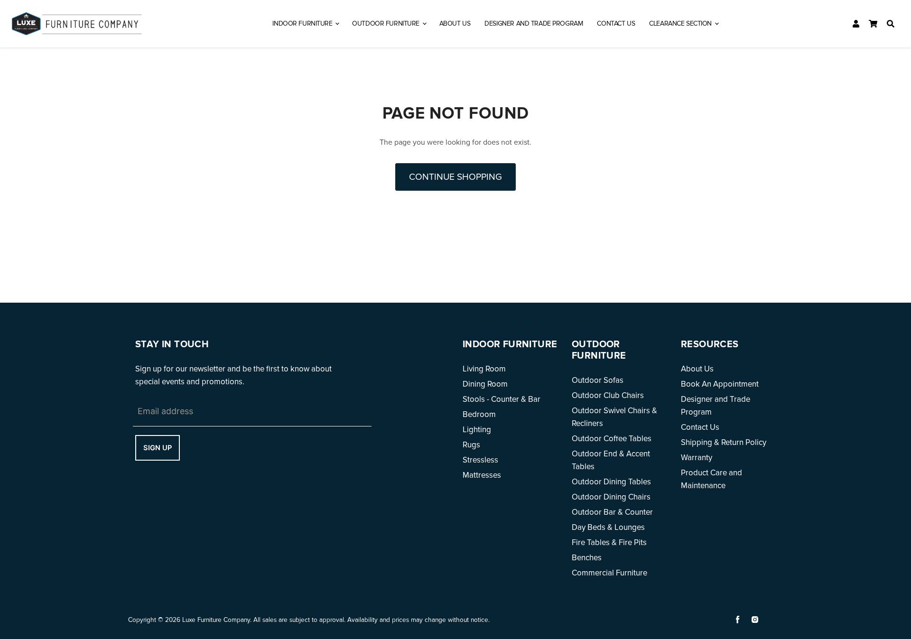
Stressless (480, 460)
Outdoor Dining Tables (611, 482)
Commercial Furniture (609, 573)
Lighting (477, 430)
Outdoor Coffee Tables (611, 439)
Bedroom (479, 414)
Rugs (471, 445)
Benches (587, 558)
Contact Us (616, 23)
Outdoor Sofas (597, 380)
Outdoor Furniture (386, 23)
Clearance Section (681, 23)
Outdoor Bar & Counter (612, 512)
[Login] (856, 23)
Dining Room (485, 384)
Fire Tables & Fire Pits (609, 542)
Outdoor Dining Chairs (611, 497)
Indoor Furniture (303, 23)
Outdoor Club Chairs (608, 395)
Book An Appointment (720, 384)
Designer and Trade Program (533, 23)
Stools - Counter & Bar (501, 399)
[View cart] (873, 23)
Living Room (484, 369)
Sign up (157, 448)
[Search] (890, 23)
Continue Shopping (455, 177)
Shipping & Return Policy (723, 442)
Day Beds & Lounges (608, 527)
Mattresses (482, 475)
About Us (455, 23)
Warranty (696, 458)
